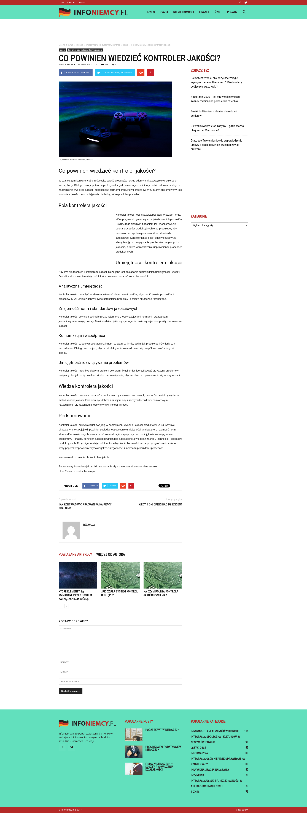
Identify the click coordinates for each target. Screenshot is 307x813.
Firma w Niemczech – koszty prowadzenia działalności (159, 766)
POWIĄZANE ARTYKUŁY (75, 554)
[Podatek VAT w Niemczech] (133, 734)
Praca (164, 12)
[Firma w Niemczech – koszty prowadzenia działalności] (133, 769)
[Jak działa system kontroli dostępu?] (120, 575)
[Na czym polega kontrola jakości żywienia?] (163, 575)
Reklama (71, 2)
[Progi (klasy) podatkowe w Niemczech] (133, 752)
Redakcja (70, 64)
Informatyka (199, 753)
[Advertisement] (153, 31)
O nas (61, 2)
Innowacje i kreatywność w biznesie (215, 731)
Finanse (204, 12)
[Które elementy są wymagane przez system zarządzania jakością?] (78, 575)
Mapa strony (242, 809)
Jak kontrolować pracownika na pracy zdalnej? (85, 506)
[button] (244, 12)
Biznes (150, 12)
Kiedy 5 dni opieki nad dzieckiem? (160, 504)
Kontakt (82, 2)
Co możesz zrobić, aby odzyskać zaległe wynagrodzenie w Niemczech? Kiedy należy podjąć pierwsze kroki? (216, 82)
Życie (218, 12)
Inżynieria (197, 775)
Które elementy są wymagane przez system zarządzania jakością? (75, 595)
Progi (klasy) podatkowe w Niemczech (163, 748)
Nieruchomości (183, 12)
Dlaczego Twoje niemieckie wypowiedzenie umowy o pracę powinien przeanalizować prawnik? (216, 145)
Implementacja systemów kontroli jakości (85, 50)
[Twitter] (245, 2)
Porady (232, 12)
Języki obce (198, 747)
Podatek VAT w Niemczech (162, 729)
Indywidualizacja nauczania (210, 769)
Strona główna (66, 44)
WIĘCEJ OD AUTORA (110, 554)
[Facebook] (240, 2)
